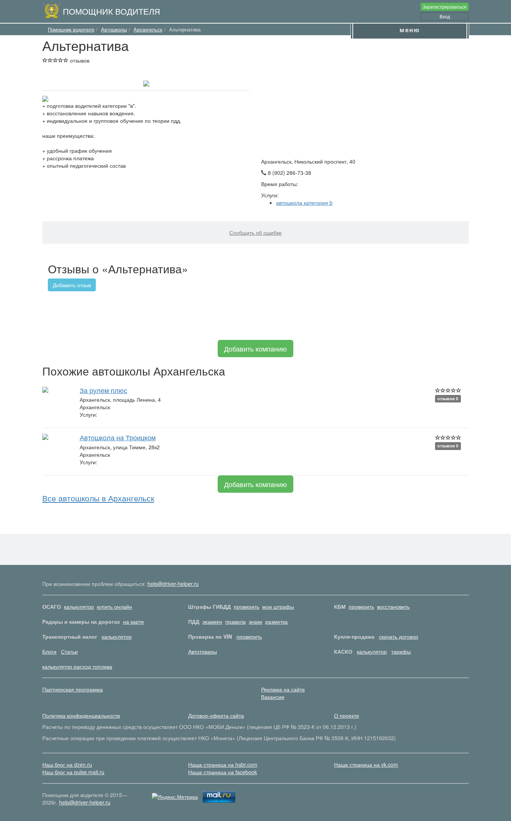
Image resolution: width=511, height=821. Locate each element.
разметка (276, 621)
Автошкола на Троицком (118, 437)
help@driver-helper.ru (173, 583)
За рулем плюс (103, 390)
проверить (246, 606)
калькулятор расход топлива (77, 666)
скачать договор (398, 636)
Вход (445, 16)
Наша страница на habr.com (222, 764)
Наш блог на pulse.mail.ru (73, 772)
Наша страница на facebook (222, 772)
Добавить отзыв (72, 285)
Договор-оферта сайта (216, 715)
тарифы (401, 651)
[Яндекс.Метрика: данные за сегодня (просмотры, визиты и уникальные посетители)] (175, 796)
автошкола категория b (304, 202)
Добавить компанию (255, 348)
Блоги (49, 651)
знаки (255, 621)
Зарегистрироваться (444, 6)
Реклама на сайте (283, 689)
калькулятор (79, 606)
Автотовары (202, 651)
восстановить (393, 606)
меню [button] (410, 29)
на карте (133, 621)
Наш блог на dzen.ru (67, 764)
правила (235, 621)
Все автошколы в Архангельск (98, 498)
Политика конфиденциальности (81, 715)
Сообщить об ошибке (255, 232)
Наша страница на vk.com (366, 764)
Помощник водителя (111, 11)
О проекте (346, 715)
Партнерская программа (72, 689)
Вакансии (272, 696)
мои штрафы (278, 606)
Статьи (69, 651)
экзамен (212, 621)
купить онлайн (114, 606)
